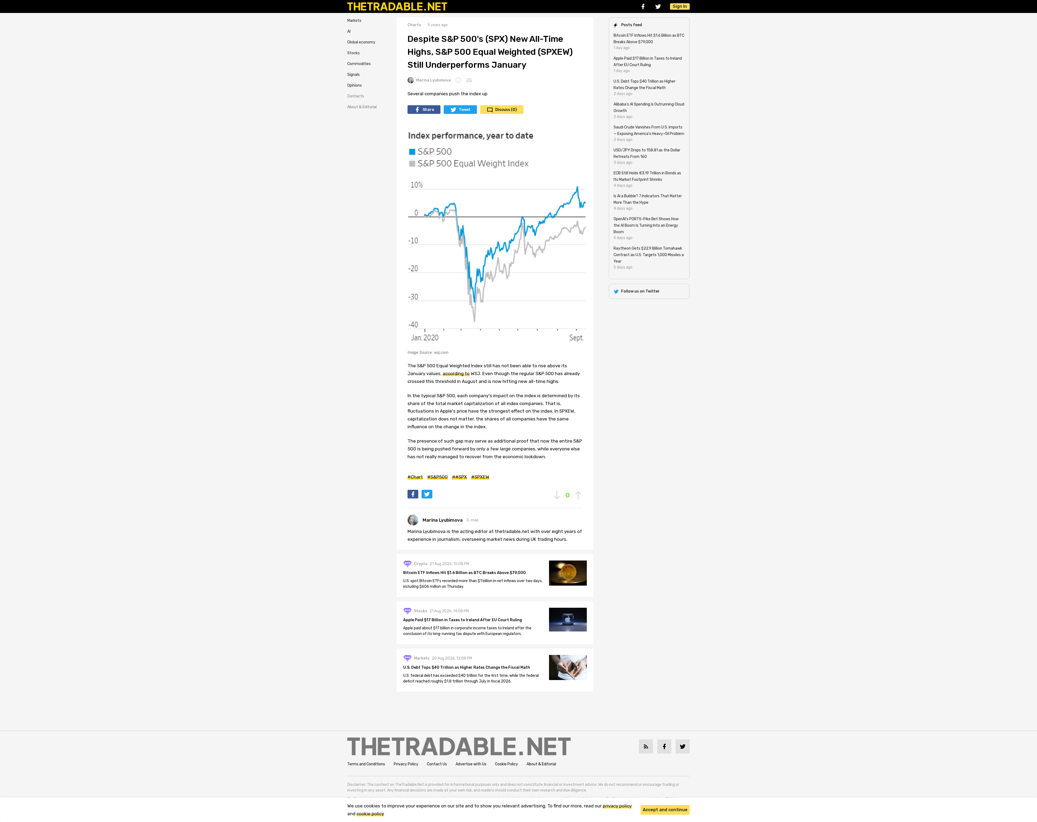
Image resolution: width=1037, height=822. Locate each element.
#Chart (415, 477)
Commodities (359, 64)
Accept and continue (665, 809)
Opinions (354, 85)
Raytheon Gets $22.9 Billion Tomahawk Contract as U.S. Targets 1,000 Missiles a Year (649, 255)
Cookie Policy (506, 764)
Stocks (353, 53)
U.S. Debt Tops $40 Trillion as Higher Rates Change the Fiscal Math (466, 667)
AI (349, 31)
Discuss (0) (506, 109)
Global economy (361, 42)
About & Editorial (362, 107)
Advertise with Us (471, 764)
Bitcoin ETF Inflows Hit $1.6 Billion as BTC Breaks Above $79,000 (464, 572)
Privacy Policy (406, 764)
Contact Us (437, 764)
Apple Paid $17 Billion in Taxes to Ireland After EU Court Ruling (462, 620)
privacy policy (617, 806)
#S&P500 (437, 477)
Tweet (464, 109)
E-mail (472, 520)
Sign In (680, 6)
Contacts (355, 96)
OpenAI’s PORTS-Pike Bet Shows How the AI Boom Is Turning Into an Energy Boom (646, 225)
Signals (353, 74)
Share (428, 109)
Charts (414, 25)
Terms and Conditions (366, 764)
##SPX (459, 477)
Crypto (420, 564)
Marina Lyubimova (433, 80)
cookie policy (370, 813)
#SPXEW (480, 477)
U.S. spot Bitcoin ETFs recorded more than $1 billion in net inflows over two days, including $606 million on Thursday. (473, 584)
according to (456, 373)
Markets (354, 20)
